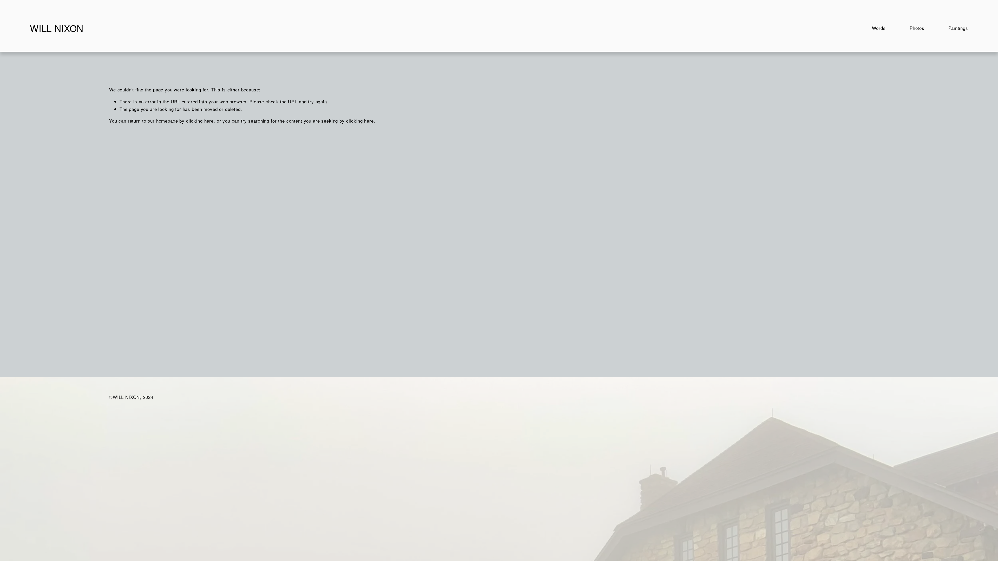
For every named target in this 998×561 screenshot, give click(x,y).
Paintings (958, 28)
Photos (917, 28)
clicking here (200, 120)
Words (878, 28)
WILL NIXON (56, 28)
